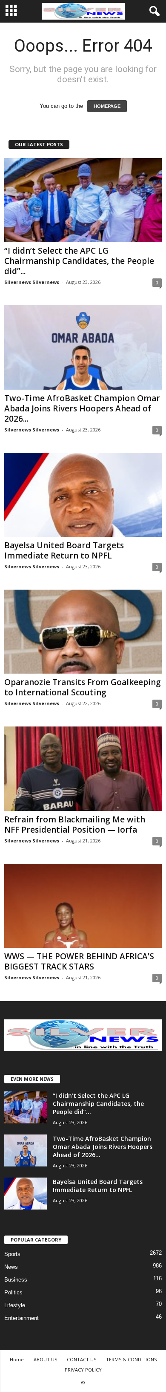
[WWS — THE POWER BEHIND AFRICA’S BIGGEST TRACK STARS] (83, 906)
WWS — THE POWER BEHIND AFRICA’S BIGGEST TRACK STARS (79, 961)
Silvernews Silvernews (31, 282)
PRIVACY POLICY (83, 1369)
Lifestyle (14, 1305)
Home (17, 1359)
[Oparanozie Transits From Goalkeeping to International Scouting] (83, 632)
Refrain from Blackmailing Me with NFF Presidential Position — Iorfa (74, 824)
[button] (152, 11)
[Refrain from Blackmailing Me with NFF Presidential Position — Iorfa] (83, 768)
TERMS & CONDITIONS (131, 1359)
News (11, 1267)
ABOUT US (45, 1359)
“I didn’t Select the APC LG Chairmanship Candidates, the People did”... (79, 261)
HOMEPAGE (107, 106)
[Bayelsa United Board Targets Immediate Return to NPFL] (83, 495)
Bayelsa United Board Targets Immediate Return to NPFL (64, 550)
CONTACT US (81, 1359)
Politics (13, 1292)
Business (15, 1279)
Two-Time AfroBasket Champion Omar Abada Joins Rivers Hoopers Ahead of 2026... (82, 408)
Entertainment (21, 1318)
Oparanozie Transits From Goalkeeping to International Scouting (82, 687)
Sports (12, 1254)
